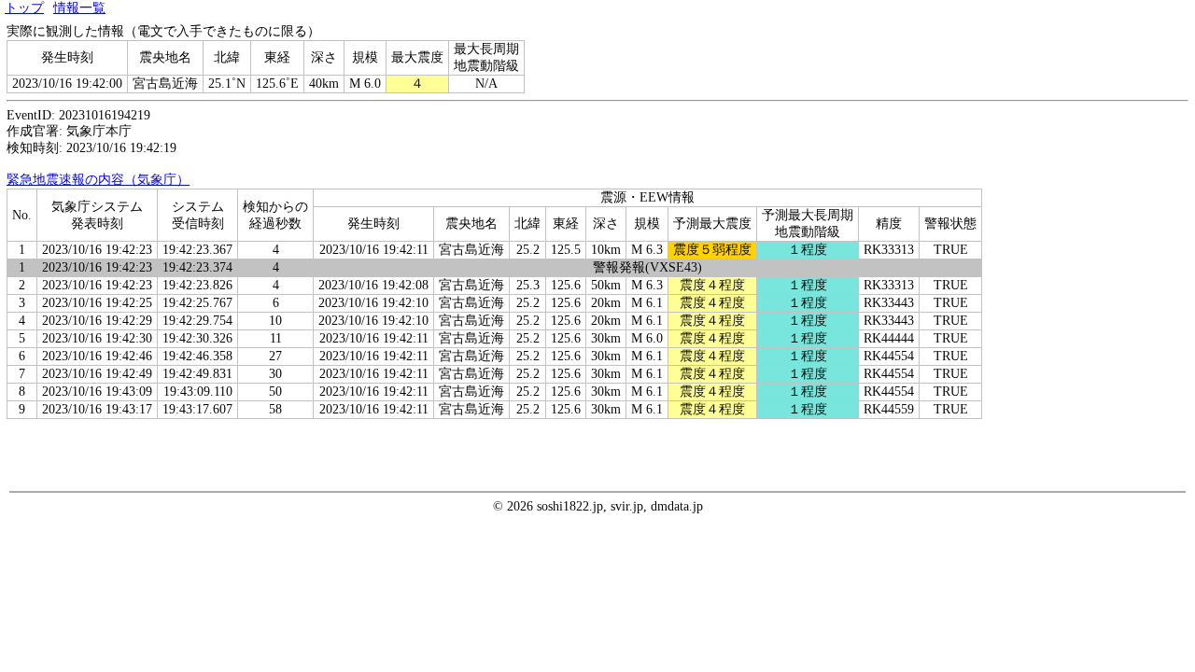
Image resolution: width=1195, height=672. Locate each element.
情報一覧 (79, 8)
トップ (24, 8)
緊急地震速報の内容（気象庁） (98, 180)
